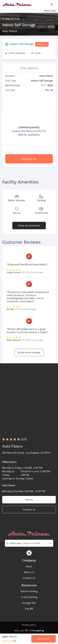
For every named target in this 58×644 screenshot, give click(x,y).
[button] (29, 553)
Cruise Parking (29, 597)
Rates (29, 566)
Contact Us (29, 578)
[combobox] (29, 543)
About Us (29, 572)
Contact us (29, 159)
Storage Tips (29, 603)
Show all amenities (29, 225)
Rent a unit (50, 10)
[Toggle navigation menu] (53, 4)
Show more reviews (29, 352)
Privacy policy (29, 624)
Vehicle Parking (29, 591)
